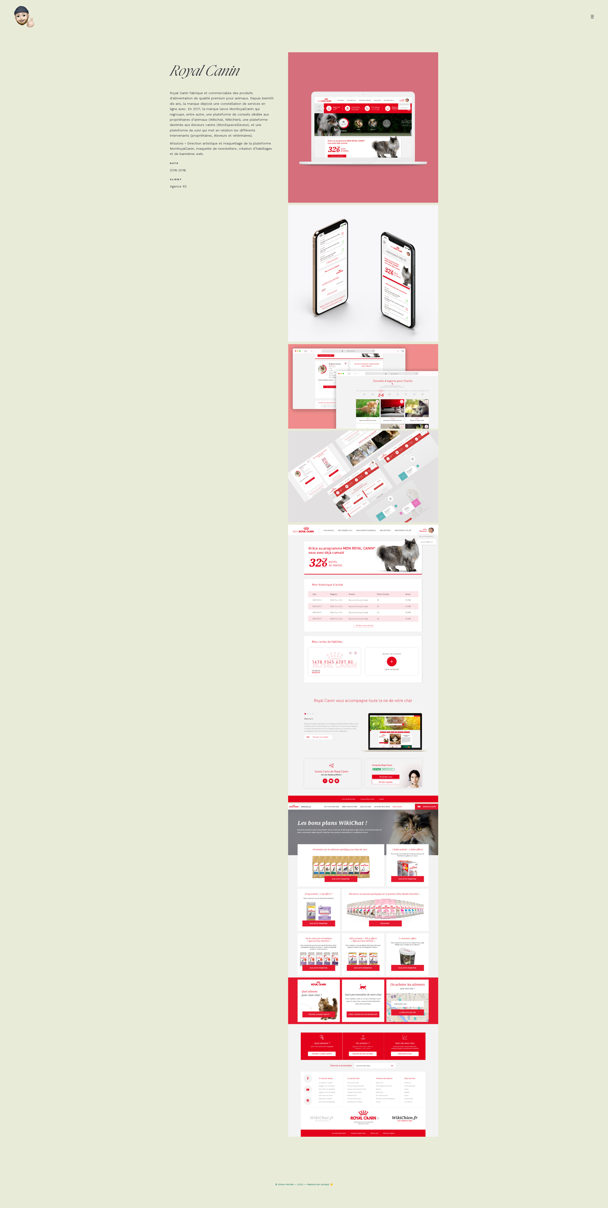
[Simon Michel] (24, 16)
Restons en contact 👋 (320, 1184)
